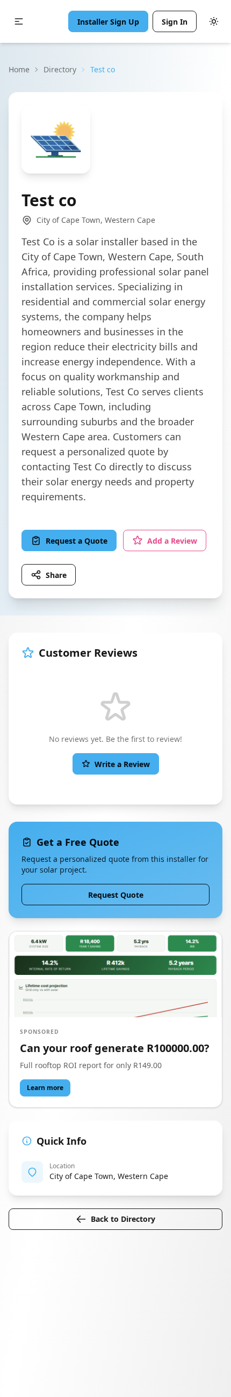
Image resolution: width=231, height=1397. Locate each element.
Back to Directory (123, 1219)
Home (19, 69)
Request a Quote (76, 541)
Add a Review (172, 541)
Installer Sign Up (108, 22)
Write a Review (122, 764)
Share (56, 575)
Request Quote (115, 895)
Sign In (174, 22)
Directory (60, 69)
